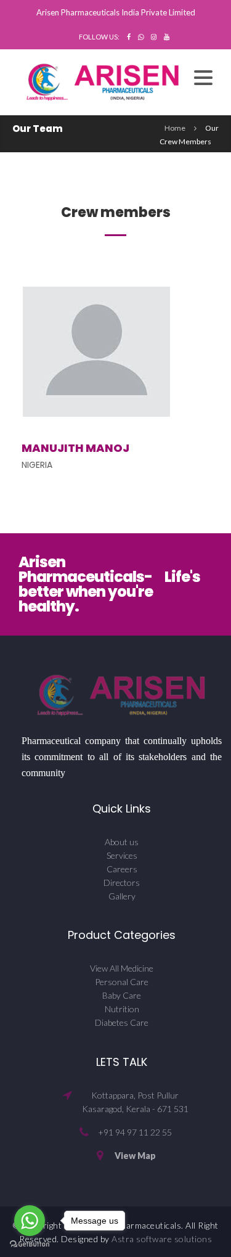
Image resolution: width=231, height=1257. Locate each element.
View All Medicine (121, 968)
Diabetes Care (121, 1022)
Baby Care (121, 995)
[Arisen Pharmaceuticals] (103, 81)
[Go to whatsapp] (29, 1220)
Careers (122, 869)
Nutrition (122, 1009)
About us (122, 842)
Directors (121, 882)
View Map (135, 1155)
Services (122, 855)
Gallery (122, 896)
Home (174, 128)
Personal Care (121, 982)
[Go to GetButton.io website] (29, 1244)
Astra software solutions (161, 1239)
